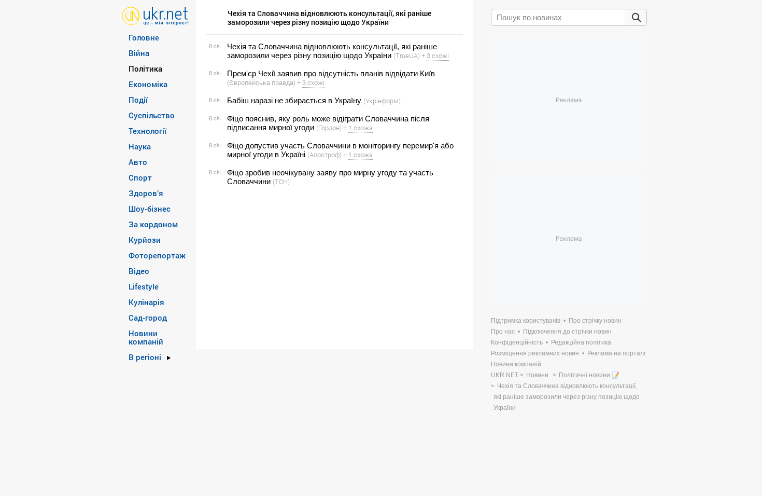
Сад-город (148, 317)
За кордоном (153, 224)
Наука (140, 146)
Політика (145, 68)
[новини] (155, 15)
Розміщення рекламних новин (535, 353)
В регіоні (145, 357)
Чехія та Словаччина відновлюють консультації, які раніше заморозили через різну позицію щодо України (332, 51)
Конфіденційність (517, 342)
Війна (139, 53)
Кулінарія (146, 302)
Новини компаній (146, 337)
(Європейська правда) (261, 82)
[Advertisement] (333, 267)
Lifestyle (144, 286)
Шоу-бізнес (150, 208)
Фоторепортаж (157, 255)
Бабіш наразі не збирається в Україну (294, 100)
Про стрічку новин (595, 320)
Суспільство (152, 115)
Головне (144, 37)
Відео (139, 271)
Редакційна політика (581, 342)
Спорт (140, 177)
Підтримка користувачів (525, 320)
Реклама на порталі (616, 353)
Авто (138, 162)
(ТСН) (281, 181)
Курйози (145, 240)
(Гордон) (329, 127)
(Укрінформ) (382, 100)
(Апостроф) (324, 154)
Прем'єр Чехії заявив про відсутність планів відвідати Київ (331, 73)
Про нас (503, 331)
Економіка (148, 84)
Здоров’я (146, 193)
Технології (147, 131)
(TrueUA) (406, 55)
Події (138, 99)
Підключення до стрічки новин (567, 331)
